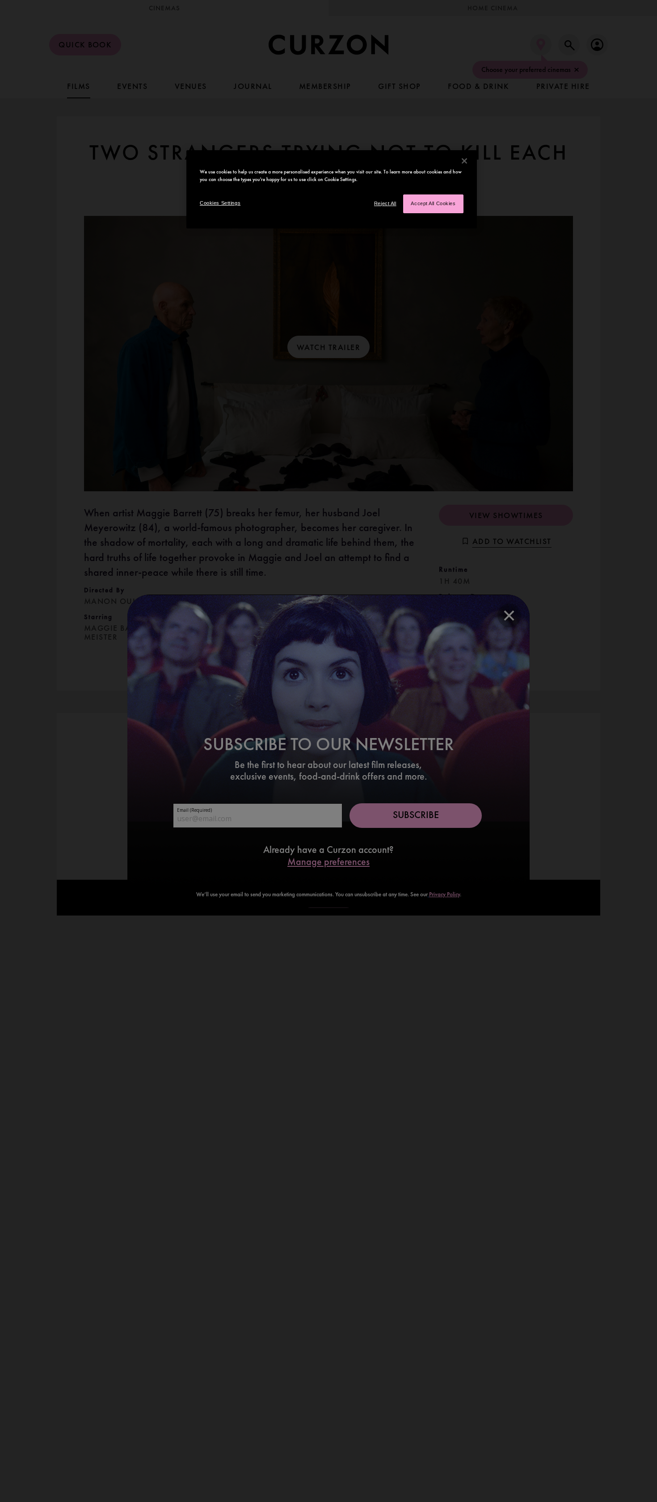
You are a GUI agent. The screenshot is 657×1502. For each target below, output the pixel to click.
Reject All (385, 203)
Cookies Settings (220, 203)
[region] (331, 189)
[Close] (464, 161)
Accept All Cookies (433, 203)
